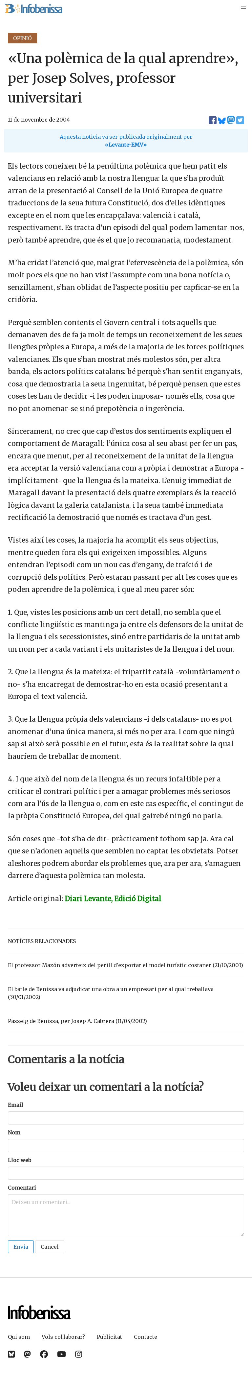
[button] (243, 8)
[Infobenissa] (33, 8)
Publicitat (109, 1337)
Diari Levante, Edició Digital (113, 898)
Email (15, 1105)
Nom (14, 1132)
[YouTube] (61, 1354)
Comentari (22, 1187)
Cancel (50, 1246)
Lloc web (19, 1160)
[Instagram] (78, 1354)
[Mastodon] (27, 1354)
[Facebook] (44, 1354)
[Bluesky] (11, 1354)
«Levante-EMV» (126, 144)
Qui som (19, 1337)
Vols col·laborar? (63, 1337)
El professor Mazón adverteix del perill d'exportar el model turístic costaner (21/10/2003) (125, 965)
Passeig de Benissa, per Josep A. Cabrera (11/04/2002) (77, 1021)
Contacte (145, 1337)
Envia (20, 1246)
